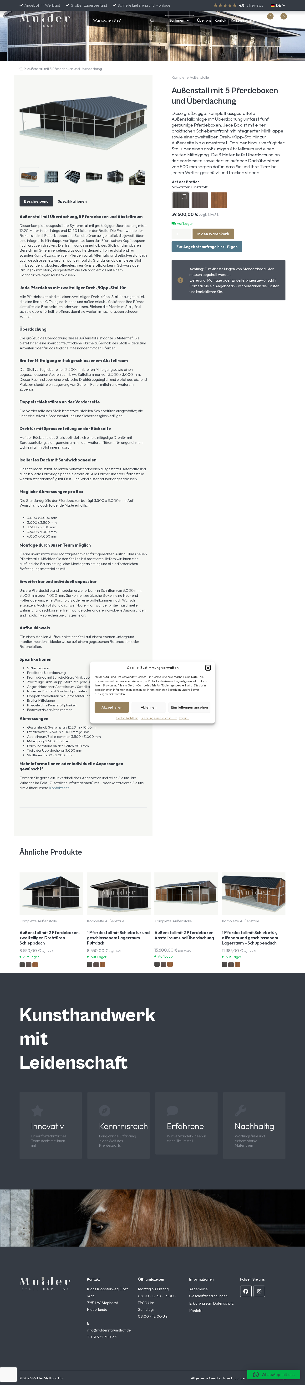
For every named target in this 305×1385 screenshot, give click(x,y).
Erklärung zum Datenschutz (159, 717)
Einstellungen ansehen (189, 707)
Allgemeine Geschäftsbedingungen (218, 1378)
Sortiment (177, 20)
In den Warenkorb (213, 233)
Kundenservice (243, 20)
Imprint (184, 717)
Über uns (204, 20)
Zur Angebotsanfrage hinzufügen (207, 246)
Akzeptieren (112, 707)
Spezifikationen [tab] (72, 201)
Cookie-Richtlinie (127, 717)
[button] (208, 667)
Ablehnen (148, 707)
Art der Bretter (190, 184)
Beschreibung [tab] (36, 201)
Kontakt (221, 20)
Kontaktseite (59, 787)
